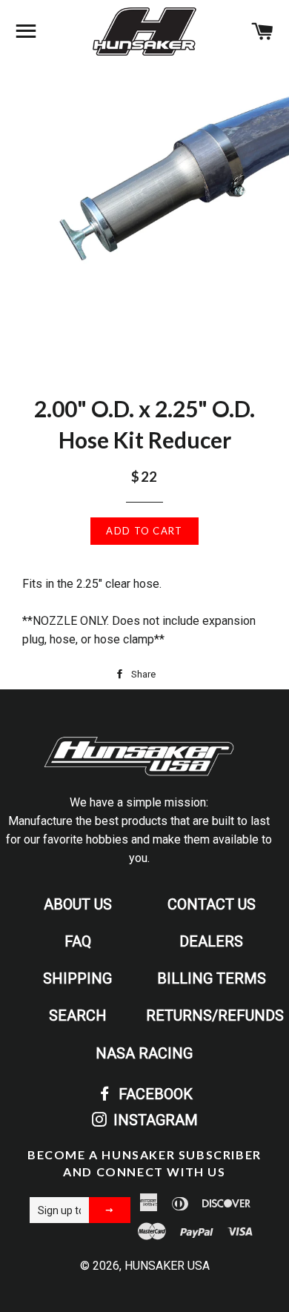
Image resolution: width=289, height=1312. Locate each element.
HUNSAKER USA (167, 1266)
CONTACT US (211, 904)
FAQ (77, 941)
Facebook (154, 1094)
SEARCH (78, 1015)
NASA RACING (144, 1053)
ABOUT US (78, 904)
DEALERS (211, 941)
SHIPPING (77, 978)
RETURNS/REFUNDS (215, 1015)
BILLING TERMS (211, 978)
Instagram (154, 1120)
